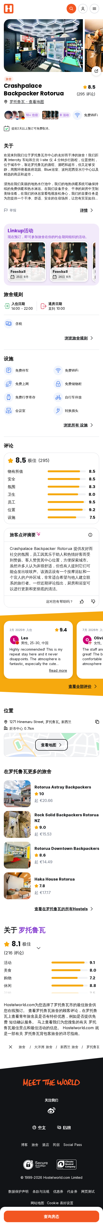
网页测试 (88, 1191)
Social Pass (72, 1145)
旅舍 (8, 79)
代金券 (72, 1191)
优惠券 (58, 1191)
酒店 (45, 1145)
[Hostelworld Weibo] (51, 1110)
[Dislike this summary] (93, 601)
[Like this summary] (81, 601)
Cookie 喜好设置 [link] (60, 1203)
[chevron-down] (38, 948)
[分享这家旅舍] (96, 71)
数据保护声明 (18, 1191)
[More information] (90, 535)
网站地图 (37, 1203)
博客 (24, 1145)
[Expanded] (10, 1047)
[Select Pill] (71, 8)
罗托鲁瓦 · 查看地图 (27, 101)
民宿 (56, 1145)
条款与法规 (41, 1191)
